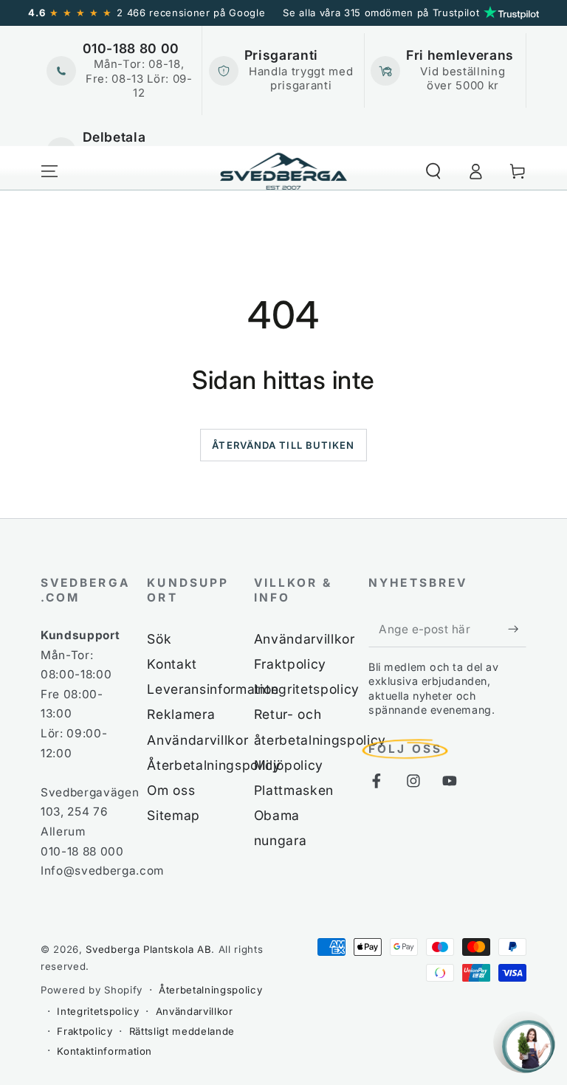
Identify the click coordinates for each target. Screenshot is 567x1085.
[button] (433, 171)
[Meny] (50, 171)
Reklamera (181, 714)
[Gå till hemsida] (284, 171)
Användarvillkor (197, 740)
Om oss (171, 790)
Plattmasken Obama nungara (294, 815)
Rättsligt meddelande (182, 1031)
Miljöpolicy (288, 765)
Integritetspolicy (307, 689)
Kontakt (172, 664)
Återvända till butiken (283, 445)
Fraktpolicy (290, 664)
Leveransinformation (213, 689)
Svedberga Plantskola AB (148, 949)
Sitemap (173, 815)
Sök (159, 639)
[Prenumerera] (517, 629)
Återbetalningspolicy (214, 765)
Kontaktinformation (104, 1051)
